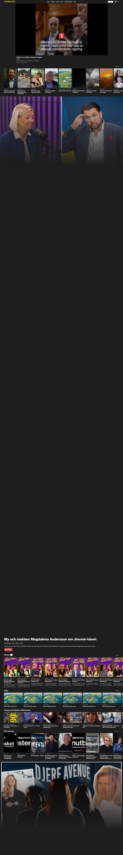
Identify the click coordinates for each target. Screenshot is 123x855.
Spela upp (9, 649)
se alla (117, 66)
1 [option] (11, 654)
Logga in (110, 1)
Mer (75, 1)
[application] (61, 29)
